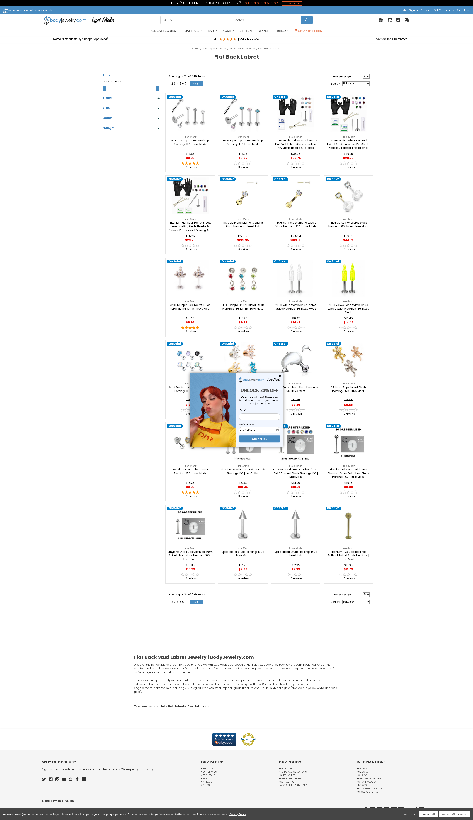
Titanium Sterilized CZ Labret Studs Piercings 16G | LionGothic (242, 471)
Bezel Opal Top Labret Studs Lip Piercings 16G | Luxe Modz (243, 142)
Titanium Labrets (146, 706)
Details (47, 10)
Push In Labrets (198, 706)
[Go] (307, 20)
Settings (409, 814)
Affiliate (207, 781)
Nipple (263, 30)
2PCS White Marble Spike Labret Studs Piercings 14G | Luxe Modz (295, 307)
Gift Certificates (444, 10)
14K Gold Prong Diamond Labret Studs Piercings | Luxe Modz (243, 224)
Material (191, 30)
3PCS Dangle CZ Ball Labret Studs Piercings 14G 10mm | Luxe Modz (243, 307)
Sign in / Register (420, 10)
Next (196, 83)
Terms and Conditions (293, 771)
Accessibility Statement (294, 785)
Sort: (336, 83)
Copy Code (291, 3)
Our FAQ (363, 775)
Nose (226, 30)
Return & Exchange (291, 778)
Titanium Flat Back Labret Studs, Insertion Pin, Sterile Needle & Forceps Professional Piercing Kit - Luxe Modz (190, 228)
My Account (365, 785)
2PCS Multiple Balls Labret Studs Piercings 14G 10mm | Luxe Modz (190, 307)
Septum (245, 30)
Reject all (428, 814)
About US (207, 768)
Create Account (368, 781)
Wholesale (208, 775)
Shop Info (463, 10)
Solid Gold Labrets (173, 706)
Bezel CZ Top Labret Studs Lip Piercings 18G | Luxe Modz (190, 142)
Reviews (362, 768)
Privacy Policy (288, 768)
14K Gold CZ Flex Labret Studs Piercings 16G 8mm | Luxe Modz (348, 224)
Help (204, 778)
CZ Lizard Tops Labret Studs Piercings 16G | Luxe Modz (348, 389)
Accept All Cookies (454, 814)
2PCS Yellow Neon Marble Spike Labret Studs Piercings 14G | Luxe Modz (348, 308)
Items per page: (341, 76)
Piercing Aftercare (369, 778)
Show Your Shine (368, 791)
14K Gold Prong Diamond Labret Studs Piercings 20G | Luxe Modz (295, 224)
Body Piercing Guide (370, 788)
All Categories (163, 30)
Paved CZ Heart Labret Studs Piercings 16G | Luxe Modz (190, 471)
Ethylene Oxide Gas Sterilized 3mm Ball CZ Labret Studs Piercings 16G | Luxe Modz (295, 473)
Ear (211, 30)
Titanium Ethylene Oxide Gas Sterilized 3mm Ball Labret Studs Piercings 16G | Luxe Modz (348, 473)
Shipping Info (287, 775)
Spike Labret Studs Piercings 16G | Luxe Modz (296, 553)
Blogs (206, 785)
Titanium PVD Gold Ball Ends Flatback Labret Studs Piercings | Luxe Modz (348, 555)
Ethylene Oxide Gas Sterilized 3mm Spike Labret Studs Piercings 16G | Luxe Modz (190, 555)
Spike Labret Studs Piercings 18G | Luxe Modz (243, 553)
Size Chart (364, 771)
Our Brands (209, 771)
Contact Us (287, 781)
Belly (281, 30)
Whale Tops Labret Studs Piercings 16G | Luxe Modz (296, 389)
